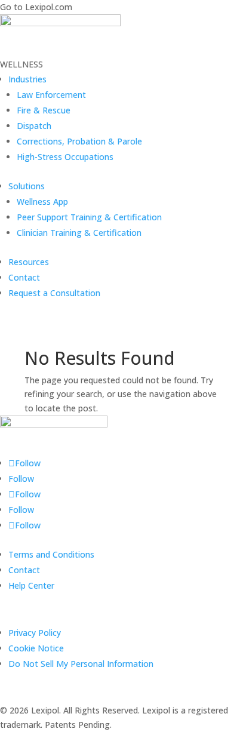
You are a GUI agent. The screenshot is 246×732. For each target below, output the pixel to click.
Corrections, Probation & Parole (79, 141)
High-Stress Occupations (65, 156)
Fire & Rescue (43, 110)
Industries (27, 79)
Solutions (26, 186)
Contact (24, 277)
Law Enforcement (51, 94)
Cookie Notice (36, 648)
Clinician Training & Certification (79, 232)
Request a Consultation (54, 293)
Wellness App (42, 201)
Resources (28, 261)
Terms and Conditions (51, 554)
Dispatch (34, 125)
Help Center (31, 585)
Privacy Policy (34, 632)
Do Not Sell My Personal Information (80, 663)
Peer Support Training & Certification (89, 217)
